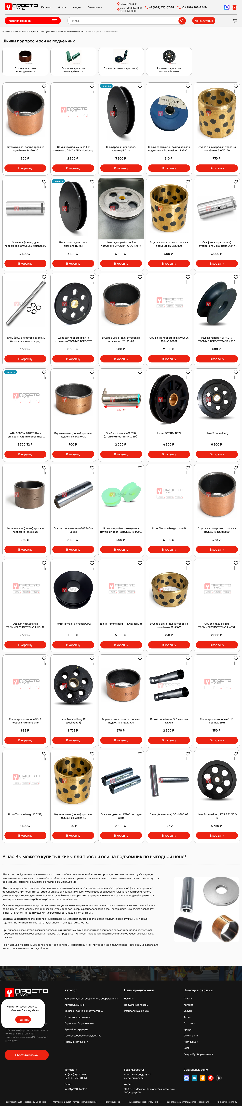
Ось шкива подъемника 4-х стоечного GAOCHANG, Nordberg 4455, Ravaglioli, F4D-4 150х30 (73, 150)
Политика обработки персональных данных (25, 1101)
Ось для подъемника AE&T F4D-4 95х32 (73, 530)
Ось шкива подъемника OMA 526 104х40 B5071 (169, 339)
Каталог (46, 7)
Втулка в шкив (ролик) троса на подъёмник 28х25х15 (169, 625)
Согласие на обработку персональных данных (75, 1101)
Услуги (62, 7)
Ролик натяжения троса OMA (73, 623)
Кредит (188, 1029)
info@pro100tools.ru (76, 1089)
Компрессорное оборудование (83, 1035)
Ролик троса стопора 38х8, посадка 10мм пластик (25, 720)
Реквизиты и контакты (227, 1101)
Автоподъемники (75, 1005)
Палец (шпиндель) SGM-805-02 (169, 814)
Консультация (204, 21)
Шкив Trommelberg (217, 433)
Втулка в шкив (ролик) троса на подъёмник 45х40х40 (73, 816)
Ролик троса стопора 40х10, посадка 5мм (217, 720)
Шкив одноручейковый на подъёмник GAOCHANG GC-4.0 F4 (121, 244)
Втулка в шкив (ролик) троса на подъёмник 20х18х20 (217, 530)
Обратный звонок (26, 1055)
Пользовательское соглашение (143, 1101)
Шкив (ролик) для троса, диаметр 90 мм (121, 148)
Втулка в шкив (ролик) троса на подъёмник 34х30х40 (217, 148)
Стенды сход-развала (77, 1017)
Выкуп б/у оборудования (198, 1054)
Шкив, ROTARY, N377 (169, 433)
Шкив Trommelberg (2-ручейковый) (73, 720)
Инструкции (191, 1042)
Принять (23, 1019)
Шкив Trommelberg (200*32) (25, 814)
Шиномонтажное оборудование (84, 1011)
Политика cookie (112, 1101)
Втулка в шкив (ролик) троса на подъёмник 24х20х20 (25, 148)
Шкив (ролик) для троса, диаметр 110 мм (73, 244)
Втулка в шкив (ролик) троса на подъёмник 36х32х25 (25, 530)
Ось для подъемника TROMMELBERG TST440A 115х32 (25, 625)
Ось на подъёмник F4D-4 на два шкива (169, 720)
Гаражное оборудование (79, 1023)
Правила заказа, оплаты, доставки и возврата (187, 1101)
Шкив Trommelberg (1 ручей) (169, 528)
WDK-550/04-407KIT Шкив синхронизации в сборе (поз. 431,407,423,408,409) (25, 436)
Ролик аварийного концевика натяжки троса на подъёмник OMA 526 (121, 532)
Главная (188, 998)
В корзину (25, 168)
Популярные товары (136, 1005)
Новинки (129, 998)
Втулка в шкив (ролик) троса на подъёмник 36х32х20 (121, 720)
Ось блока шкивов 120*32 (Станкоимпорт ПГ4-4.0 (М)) (121, 434)
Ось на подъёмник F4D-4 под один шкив (121, 816)
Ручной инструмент (76, 1029)
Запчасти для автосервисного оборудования (91, 998)
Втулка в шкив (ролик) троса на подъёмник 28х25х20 (121, 339)
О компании (95, 7)
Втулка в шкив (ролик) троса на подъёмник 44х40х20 (73, 434)
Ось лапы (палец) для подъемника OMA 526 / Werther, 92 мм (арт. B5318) (25, 246)
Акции (77, 7)
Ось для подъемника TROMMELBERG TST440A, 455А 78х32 (216, 627)
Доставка (189, 1023)
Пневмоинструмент (76, 1042)
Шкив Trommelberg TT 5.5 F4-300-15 (217, 816)
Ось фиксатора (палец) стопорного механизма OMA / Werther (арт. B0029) (217, 246)
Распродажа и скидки (136, 1011)
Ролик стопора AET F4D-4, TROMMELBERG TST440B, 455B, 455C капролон (217, 341)
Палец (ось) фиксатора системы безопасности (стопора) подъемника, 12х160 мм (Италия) (25, 341)
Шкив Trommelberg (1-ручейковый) (121, 623)
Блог (186, 1048)
